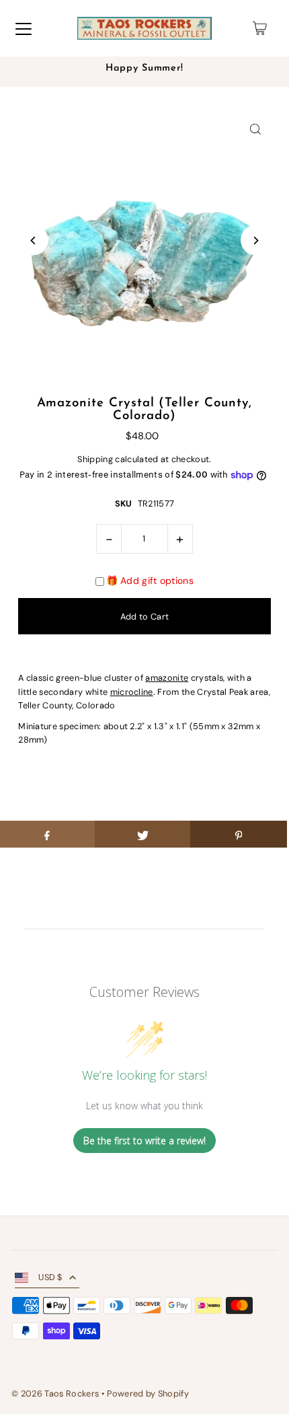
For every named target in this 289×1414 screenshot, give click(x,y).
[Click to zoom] (256, 129)
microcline (131, 692)
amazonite (166, 677)
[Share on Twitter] (143, 834)
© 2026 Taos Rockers (55, 1393)
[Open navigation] (23, 28)
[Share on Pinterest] (238, 834)
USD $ (50, 1277)
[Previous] (33, 240)
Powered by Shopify (148, 1393)
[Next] (256, 240)
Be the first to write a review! (144, 1140)
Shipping (95, 459)
